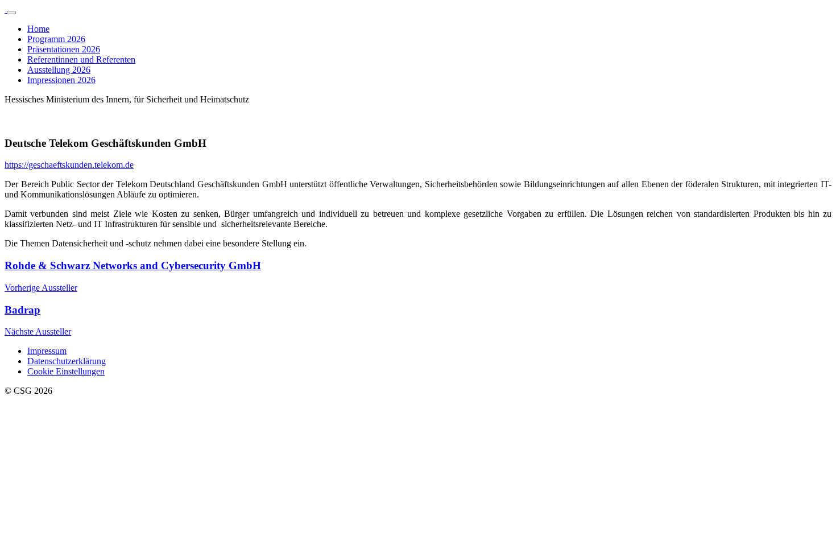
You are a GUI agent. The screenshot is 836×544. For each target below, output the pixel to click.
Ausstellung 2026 (58, 70)
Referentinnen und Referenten (81, 59)
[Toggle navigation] (11, 12)
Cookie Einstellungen (66, 371)
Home (38, 29)
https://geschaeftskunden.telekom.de (69, 165)
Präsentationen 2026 (63, 49)
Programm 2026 (56, 39)
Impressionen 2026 (61, 80)
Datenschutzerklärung (66, 361)
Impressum (47, 351)
